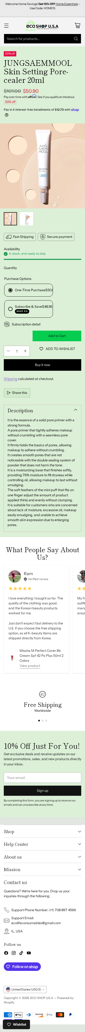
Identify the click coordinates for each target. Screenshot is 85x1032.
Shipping (10, 379)
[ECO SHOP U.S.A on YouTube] (29, 953)
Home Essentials (67, 4)
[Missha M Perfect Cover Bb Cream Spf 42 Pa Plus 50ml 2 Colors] (12, 658)
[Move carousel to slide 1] (39, 720)
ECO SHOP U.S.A (41, 998)
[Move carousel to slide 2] (42, 720)
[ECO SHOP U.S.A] (42, 25)
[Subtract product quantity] (8, 351)
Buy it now (42, 365)
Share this (19, 393)
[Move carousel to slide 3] (46, 720)
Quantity (10, 268)
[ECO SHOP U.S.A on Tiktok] (21, 953)
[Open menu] (6, 25)
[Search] (76, 39)
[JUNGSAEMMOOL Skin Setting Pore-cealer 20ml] (42, 165)
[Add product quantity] (25, 351)
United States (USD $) (26, 989)
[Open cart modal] (77, 25)
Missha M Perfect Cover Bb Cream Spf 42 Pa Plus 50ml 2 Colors (42, 656)
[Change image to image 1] (10, 218)
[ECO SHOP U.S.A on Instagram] (14, 953)
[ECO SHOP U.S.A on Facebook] (6, 953)
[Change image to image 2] (26, 218)
